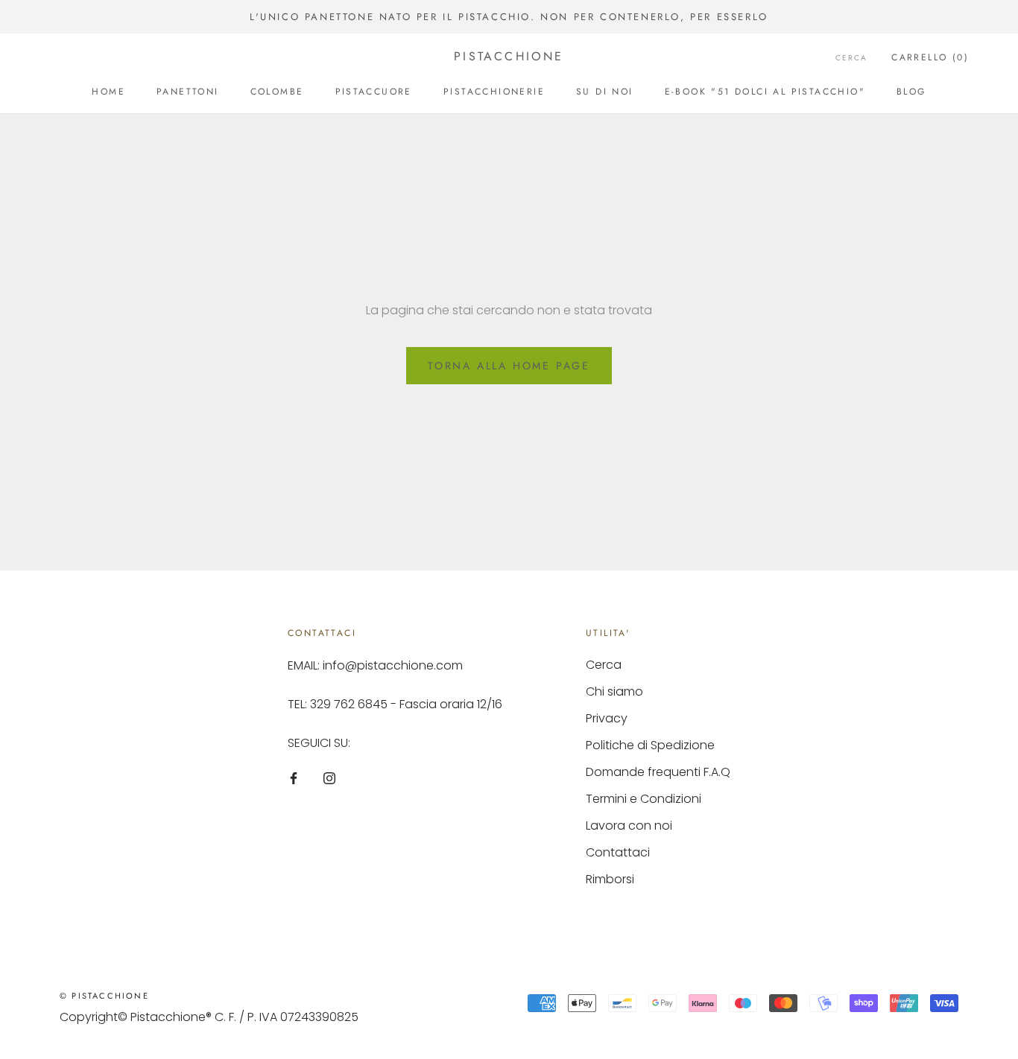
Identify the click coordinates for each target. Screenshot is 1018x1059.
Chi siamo (614, 691)
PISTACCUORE (373, 91)
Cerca (851, 57)
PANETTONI (188, 91)
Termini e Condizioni (643, 798)
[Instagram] (329, 777)
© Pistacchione (104, 996)
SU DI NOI (604, 91)
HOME (108, 91)
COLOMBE (277, 91)
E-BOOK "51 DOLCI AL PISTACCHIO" (765, 91)
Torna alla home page (509, 365)
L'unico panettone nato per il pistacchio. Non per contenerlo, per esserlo (509, 17)
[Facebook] (294, 777)
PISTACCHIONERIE (494, 91)
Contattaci (618, 852)
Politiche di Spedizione (650, 745)
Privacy (606, 718)
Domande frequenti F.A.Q (658, 771)
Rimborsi (610, 879)
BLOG (911, 91)
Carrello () (930, 57)
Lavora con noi (629, 825)
